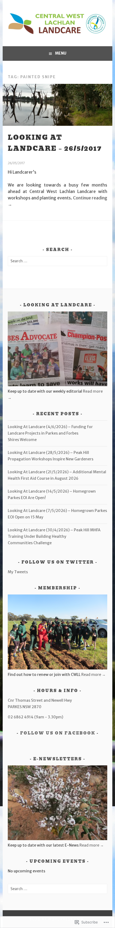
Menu (60, 53)
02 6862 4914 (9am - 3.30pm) (35, 717)
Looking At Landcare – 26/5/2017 (55, 143)
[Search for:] (57, 261)
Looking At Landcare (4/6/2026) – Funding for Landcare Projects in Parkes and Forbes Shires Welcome (50, 433)
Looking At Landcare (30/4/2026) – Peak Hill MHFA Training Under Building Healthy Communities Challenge (54, 536)
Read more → (93, 674)
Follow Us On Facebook (57, 733)
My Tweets (18, 571)
